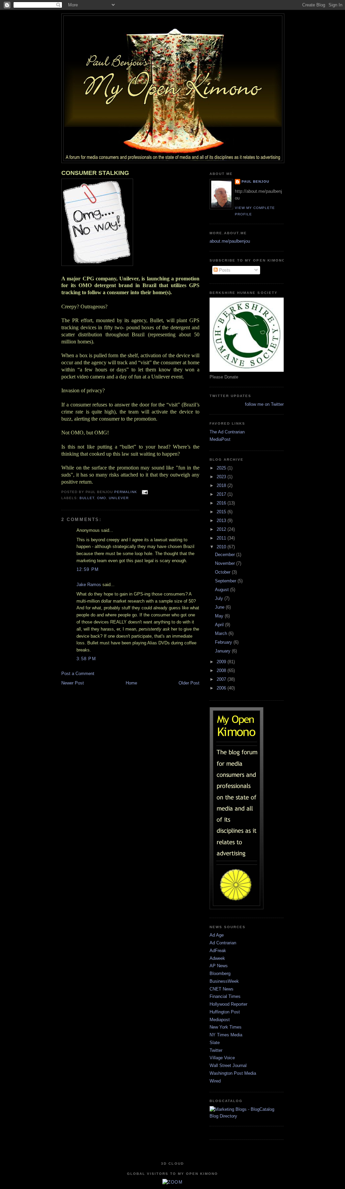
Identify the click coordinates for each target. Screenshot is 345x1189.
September (226, 580)
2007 (222, 679)
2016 (222, 503)
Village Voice (222, 1057)
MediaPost (220, 439)
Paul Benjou (255, 181)
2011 (222, 538)
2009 (222, 661)
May (220, 615)
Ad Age (217, 935)
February (224, 642)
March (221, 633)
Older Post (189, 682)
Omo (101, 498)
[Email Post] (143, 492)
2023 (222, 476)
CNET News (221, 989)
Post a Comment (77, 673)
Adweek (217, 958)
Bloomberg (220, 973)
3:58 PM (86, 658)
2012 (222, 529)
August (222, 589)
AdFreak (218, 950)
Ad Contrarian (223, 942)
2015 (222, 511)
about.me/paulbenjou (230, 241)
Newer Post (72, 682)
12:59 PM (87, 569)
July (219, 598)
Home (131, 682)
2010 (222, 546)
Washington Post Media (233, 1073)
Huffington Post (225, 1011)
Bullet (87, 498)
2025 (222, 467)
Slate (215, 1042)
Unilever (119, 498)
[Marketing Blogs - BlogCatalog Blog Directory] (247, 1116)
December (225, 554)
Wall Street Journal (228, 1065)
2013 (222, 520)
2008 (222, 670)
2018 (222, 485)
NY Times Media (226, 1034)
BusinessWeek (224, 981)
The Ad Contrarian (227, 431)
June (220, 607)
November (225, 563)
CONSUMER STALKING (95, 173)
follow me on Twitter (264, 404)
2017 (222, 494)
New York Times (226, 1027)
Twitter (216, 1050)
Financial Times (225, 996)
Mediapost (220, 1019)
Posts (224, 270)
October (223, 572)
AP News (219, 965)
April (220, 624)
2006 (222, 688)
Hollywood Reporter (228, 1004)
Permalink (125, 492)
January (223, 650)
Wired (215, 1081)
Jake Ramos (88, 584)
